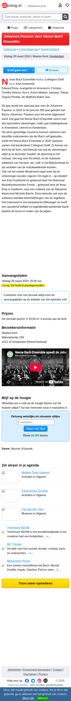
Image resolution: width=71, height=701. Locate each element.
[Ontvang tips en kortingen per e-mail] (45, 680)
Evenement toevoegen (37, 669)
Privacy (43, 674)
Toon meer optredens (36, 583)
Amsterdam (57, 56)
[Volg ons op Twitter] (33, 680)
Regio (14, 27)
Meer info (28, 698)
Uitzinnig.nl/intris (18, 685)
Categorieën (34, 27)
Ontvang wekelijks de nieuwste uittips (35, 416)
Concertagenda (28, 49)
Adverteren (14, 669)
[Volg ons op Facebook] (27, 680)
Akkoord (42, 698)
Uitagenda (57, 27)
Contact (57, 669)
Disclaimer (30, 674)
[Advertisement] (35, 245)
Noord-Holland (50, 49)
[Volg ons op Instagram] (39, 680)
